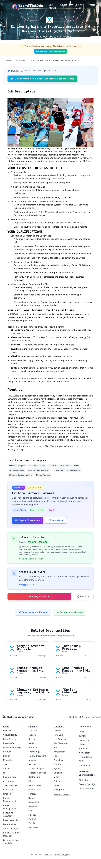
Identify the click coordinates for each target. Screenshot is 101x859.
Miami (57, 777)
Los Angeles (60, 739)
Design (6, 756)
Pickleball (33, 827)
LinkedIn (83, 744)
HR (4, 772)
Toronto (58, 764)
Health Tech (34, 789)
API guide (48, 854)
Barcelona (59, 760)
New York (58, 735)
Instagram (84, 740)
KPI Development (16, 470)
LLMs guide (65, 854)
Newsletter (84, 752)
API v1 (56, 854)
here (71, 378)
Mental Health (35, 785)
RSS (81, 761)
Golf (30, 810)
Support (7, 768)
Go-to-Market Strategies (38, 470)
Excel (76, 465)
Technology (34, 751)
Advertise (65, 4)
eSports (32, 735)
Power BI (53, 465)
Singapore (59, 789)
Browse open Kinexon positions (50, 51)
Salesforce (65, 465)
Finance (7, 793)
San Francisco (61, 743)
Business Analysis (17, 465)
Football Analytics (37, 772)
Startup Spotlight (87, 784)
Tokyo (57, 781)
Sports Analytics (11, 828)
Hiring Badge (85, 757)
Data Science (9, 739)
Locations (59, 726)
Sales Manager (10, 785)
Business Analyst (11, 820)
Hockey (32, 814)
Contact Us (84, 765)
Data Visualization (37, 465)
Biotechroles (85, 780)
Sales (5, 764)
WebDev (7, 730)
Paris (56, 756)
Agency (32, 760)
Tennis (31, 823)
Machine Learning (12, 747)
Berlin (56, 747)
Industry (32, 726)
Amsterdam (59, 751)
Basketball (33, 802)
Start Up (32, 730)
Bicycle (32, 764)
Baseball (32, 806)
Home (8, 60)
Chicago (58, 772)
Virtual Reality (10, 735)
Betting (32, 739)
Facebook (84, 748)
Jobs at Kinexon (21, 60)
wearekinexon (25, 381)
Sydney (57, 768)
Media (31, 743)
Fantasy (32, 793)
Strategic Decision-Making (20, 475)
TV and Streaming (37, 756)
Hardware (33, 747)
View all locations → (62, 794)
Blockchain (8, 789)
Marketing (8, 760)
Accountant (9, 781)
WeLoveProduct (87, 788)
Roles (6, 726)
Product (7, 751)
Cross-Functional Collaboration (67, 470)
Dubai (56, 785)
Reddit (82, 731)
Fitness (31, 781)
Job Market (52, 6)
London (57, 730)
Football (32, 819)
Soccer (31, 798)
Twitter (82, 736)
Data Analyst (9, 824)
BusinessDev (9, 743)
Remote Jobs (9, 777)
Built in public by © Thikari (20, 717)
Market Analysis (43, 475)
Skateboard (34, 777)
